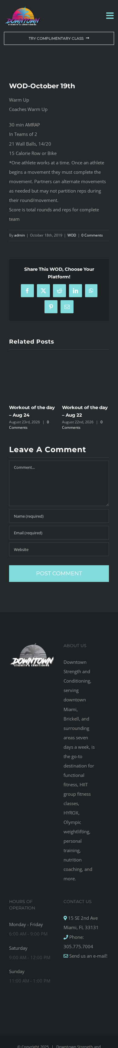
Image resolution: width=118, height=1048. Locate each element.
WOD (71, 235)
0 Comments (92, 235)
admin (19, 235)
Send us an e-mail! (87, 956)
